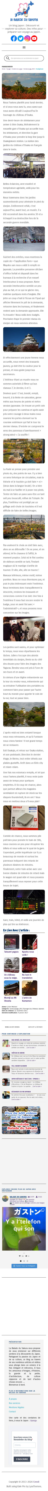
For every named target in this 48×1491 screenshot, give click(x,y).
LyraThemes (35, 1486)
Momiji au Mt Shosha (12, 1027)
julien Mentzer (12, 1007)
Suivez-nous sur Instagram (25, 1266)
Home (3, 69)
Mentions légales (16, 1407)
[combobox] (24, 58)
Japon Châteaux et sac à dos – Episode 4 (25, 1079)
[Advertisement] (18, 1160)
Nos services (14, 1403)
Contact (12, 1411)
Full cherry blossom (19, 1066)
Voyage (8, 69)
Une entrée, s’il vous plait (21, 1040)
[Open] (24, 1229)
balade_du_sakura (23, 1209)
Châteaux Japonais (38, 1009)
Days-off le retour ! (35, 1027)
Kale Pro (21, 1486)
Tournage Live (27, 1009)
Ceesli (36, 1481)
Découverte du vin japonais (21, 1092)
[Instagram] (43, 1247)
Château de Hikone (18, 1053)
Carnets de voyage (17, 69)
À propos (13, 1399)
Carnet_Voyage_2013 (29, 69)
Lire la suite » (31, 1047)
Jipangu (33, 1420)
